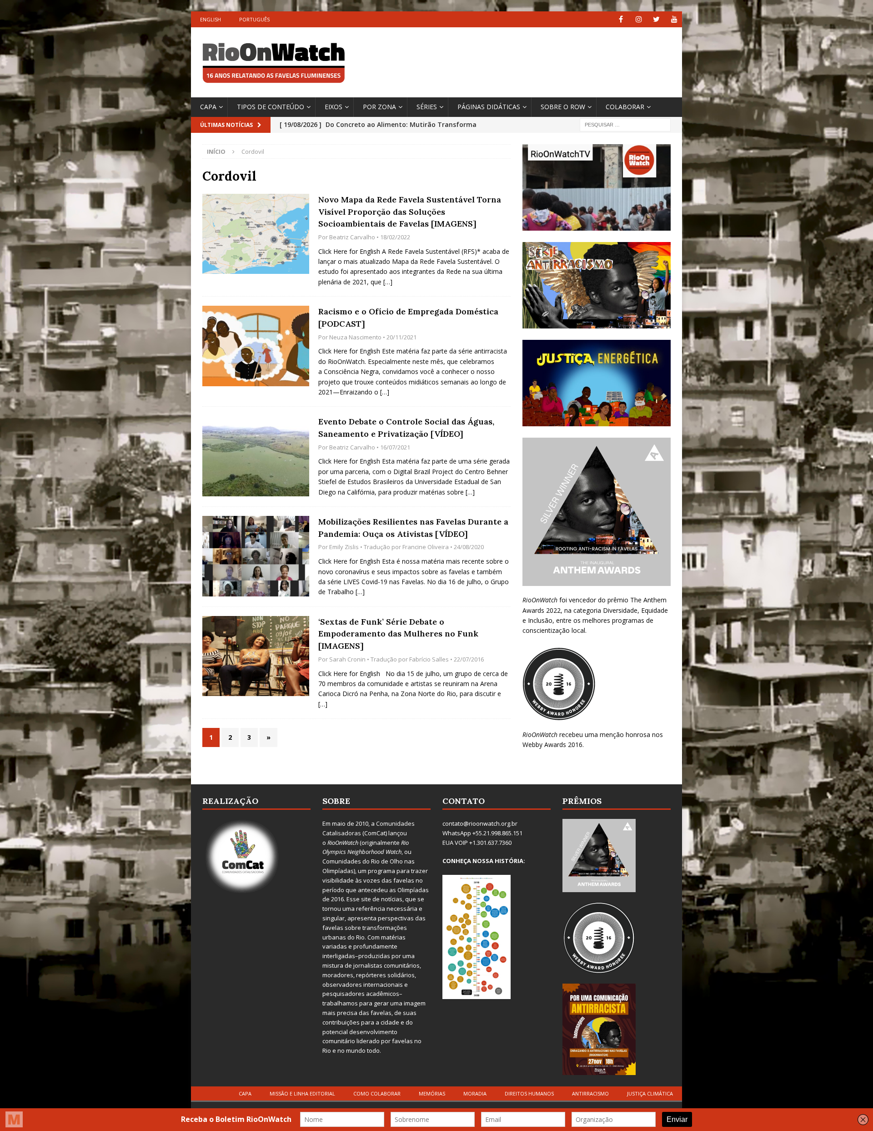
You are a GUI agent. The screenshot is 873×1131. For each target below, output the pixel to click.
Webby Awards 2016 (552, 744)
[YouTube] (674, 19)
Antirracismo (590, 1093)
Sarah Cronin (347, 659)
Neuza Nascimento (355, 337)
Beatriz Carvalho (352, 237)
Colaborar (625, 106)
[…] (387, 282)
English (210, 19)
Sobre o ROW (563, 106)
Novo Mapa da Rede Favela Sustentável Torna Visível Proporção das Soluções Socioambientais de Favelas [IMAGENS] (409, 211)
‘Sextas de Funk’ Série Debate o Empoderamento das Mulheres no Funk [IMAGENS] (398, 633)
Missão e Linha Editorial (302, 1093)
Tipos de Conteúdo (270, 106)
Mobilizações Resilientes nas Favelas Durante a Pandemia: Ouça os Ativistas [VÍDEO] (413, 527)
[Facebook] (621, 19)
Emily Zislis (344, 547)
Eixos (333, 106)
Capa (208, 106)
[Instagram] (639, 19)
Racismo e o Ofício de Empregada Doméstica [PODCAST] (408, 317)
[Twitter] (656, 19)
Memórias (432, 1093)
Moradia (475, 1093)
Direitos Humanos (529, 1093)
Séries (426, 106)
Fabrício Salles (429, 659)
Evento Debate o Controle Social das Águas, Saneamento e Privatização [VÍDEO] (406, 427)
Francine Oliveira (425, 547)
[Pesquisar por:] (625, 124)
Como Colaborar (377, 1093)
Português (254, 19)
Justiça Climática (650, 1093)
